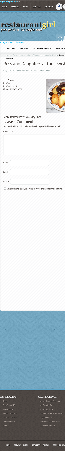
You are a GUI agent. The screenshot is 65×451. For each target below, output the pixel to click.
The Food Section (9, 417)
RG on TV (49, 7)
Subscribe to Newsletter (50, 421)
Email (6, 172)
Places (15, 55)
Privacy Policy (21, 445)
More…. (5, 425)
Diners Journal (8, 409)
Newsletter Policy (40, 445)
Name (6, 163)
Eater (5, 401)
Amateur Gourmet (10, 413)
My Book (15, 7)
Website (6, 182)
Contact (37, 7)
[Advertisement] (32, 349)
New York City (25, 55)
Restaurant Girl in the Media (51, 413)
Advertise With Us (47, 425)
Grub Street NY (9, 405)
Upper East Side (50, 55)
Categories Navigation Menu (12, 42)
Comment (8, 132)
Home (4, 7)
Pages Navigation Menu (10, 1)
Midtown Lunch (9, 421)
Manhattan (37, 55)
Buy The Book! (46, 417)
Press (25, 7)
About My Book (46, 409)
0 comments (45, 70)
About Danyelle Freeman (50, 401)
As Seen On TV (46, 405)
